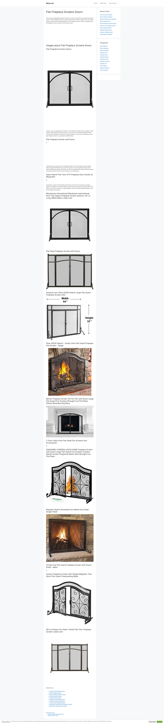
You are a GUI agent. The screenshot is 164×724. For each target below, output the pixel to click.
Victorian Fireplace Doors (106, 32)
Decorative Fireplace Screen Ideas (58, 706)
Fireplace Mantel (104, 57)
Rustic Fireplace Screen (55, 693)
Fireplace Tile (103, 63)
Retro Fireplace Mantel (106, 27)
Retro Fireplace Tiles (105, 21)
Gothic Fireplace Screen (55, 696)
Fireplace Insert (104, 54)
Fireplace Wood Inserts (106, 30)
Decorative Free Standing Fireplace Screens (60, 704)
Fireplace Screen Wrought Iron (57, 699)
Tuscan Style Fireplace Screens (57, 702)
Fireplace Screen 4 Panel (53, 715)
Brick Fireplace (103, 46)
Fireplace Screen (51, 712)
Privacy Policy (103, 3)
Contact (95, 3)
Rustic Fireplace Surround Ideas (108, 23)
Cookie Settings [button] (152, 721)
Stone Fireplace (104, 70)
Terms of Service (113, 3)
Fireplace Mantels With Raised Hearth (56, 714)
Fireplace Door (103, 52)
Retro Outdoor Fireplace (106, 16)
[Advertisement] (70, 35)
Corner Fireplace (104, 48)
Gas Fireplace (103, 65)
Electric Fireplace (104, 50)
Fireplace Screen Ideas (55, 697)
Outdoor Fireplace (104, 68)
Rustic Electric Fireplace (106, 34)
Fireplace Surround (105, 61)
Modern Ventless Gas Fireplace (108, 19)
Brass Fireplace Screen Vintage (57, 694)
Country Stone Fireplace (106, 14)
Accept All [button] (160, 721)
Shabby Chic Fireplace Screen (57, 691)
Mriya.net (50, 3)
